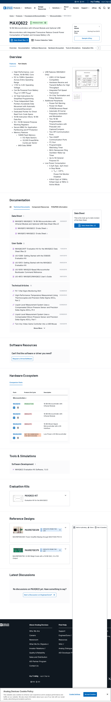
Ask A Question (102, 527)
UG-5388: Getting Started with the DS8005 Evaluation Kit (32, 257)
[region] (55, 694)
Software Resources (39, 48)
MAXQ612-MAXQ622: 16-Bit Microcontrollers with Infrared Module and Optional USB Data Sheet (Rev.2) (37, 222)
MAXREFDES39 (32, 530)
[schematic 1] (77, 97)
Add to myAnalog (81, 527)
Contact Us (33, 666)
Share (92, 527)
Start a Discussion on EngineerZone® (38, 595)
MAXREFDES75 (32, 550)
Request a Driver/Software (22, 359)
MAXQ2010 (17, 424)
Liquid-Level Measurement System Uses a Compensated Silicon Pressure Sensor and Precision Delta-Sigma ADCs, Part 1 (36, 317)
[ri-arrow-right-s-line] (98, 48)
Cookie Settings (74, 694)
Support (62, 631)
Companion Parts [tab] (16, 382)
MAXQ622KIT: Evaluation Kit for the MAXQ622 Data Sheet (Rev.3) (36, 250)
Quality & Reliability (37, 653)
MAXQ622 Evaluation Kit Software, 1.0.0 (31, 469)
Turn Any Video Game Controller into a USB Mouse (36, 324)
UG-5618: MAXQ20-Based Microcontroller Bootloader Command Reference (32, 271)
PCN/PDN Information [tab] (59, 207)
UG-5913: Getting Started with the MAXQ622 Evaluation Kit (33, 264)
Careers (32, 635)
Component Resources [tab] (40, 207)
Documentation (24, 48)
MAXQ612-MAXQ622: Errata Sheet (32, 228)
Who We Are (34, 631)
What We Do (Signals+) (39, 644)
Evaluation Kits (87, 48)
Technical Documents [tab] (22, 207)
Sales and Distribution (38, 657)
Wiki (60, 644)
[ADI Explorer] (99, 8)
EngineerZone (64, 635)
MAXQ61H (16, 414)
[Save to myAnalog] (18, 408)
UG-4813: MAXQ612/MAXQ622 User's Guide (33, 276)
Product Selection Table (43, 40)
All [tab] (10, 207)
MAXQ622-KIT (31, 495)
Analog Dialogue (65, 648)
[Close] (107, 694)
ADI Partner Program (37, 661)
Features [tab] (13, 64)
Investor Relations (36, 648)
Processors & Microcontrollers (35, 16)
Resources (63, 640)
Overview (13, 48)
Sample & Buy (87, 38)
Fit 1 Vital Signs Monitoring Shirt (28, 291)
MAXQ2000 (17, 434)
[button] (47, 15)
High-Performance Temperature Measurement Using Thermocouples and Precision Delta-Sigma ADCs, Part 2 (36, 298)
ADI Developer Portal (67, 653)
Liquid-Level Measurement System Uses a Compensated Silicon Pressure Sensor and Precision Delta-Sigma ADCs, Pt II (36, 307)
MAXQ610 (16, 404)
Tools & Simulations (73, 48)
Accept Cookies (90, 694)
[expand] (65, 495)
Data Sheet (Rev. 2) (21, 40)
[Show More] (40, 328)
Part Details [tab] (22, 64)
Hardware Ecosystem (56, 48)
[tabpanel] (40, 128)
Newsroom (33, 640)
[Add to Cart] (14, 408)
